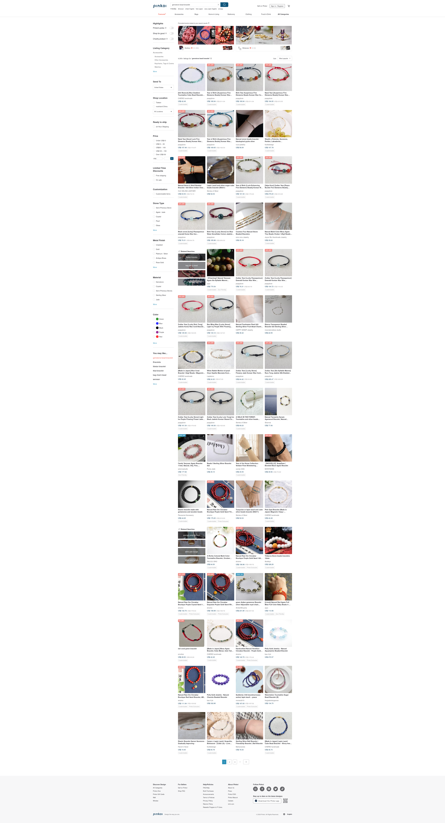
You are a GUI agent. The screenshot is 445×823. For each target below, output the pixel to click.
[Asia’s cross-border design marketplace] (159, 6)
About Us (231, 788)
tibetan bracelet (159, 366)
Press (230, 791)
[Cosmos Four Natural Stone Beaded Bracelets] (249, 216)
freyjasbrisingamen (272, 700)
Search (224, 4)
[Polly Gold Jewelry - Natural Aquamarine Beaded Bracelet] (278, 633)
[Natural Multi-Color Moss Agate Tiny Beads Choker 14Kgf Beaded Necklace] (278, 216)
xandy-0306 (240, 469)
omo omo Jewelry (242, 237)
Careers (230, 801)
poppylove (211, 98)
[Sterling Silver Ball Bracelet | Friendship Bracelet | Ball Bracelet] (249, 725)
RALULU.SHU (212, 561)
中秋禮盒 (173, 9)
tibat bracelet (158, 370)
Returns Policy (208, 804)
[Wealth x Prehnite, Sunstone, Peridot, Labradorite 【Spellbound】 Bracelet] (278, 123)
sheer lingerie (189, 9)
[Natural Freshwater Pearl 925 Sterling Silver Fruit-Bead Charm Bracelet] (249, 309)
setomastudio (183, 469)
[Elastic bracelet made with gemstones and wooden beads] (191, 494)
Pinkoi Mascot (233, 797)
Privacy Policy (208, 801)
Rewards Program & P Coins (212, 807)
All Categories (157, 788)
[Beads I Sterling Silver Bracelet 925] (220, 448)
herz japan (199, 9)
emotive (181, 654)
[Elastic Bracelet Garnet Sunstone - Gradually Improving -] (191, 725)
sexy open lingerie (210, 9)
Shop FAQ (181, 791)
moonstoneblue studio (273, 330)
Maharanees (240, 746)
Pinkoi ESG (232, 794)
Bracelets (157, 362)
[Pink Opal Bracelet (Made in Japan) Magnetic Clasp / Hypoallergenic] (278, 494)
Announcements (208, 794)
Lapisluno (210, 376)
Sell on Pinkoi (262, 6)
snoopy (220, 9)
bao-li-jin (268, 654)
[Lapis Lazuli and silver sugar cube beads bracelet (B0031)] (220, 170)
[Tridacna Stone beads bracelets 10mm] (278, 540)
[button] (171, 158)
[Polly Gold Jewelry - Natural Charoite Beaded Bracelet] (220, 679)
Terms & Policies (209, 797)
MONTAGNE (269, 469)
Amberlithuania (241, 608)
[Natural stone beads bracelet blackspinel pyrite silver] (249, 123)
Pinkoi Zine (157, 791)
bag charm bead (159, 375)
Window (155, 801)
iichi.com (231, 804)
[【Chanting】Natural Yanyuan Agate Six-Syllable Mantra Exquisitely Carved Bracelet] (220, 262)
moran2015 (240, 700)
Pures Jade (211, 469)
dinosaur (181, 9)
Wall (154, 797)
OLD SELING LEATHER (186, 191)
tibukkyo (268, 561)
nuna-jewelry (240, 144)
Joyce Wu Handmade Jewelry (276, 237)
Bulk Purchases (208, 791)
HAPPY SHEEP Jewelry (244, 330)
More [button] (155, 71)
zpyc (208, 283)
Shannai (268, 422)
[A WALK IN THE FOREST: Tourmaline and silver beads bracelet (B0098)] (249, 401)
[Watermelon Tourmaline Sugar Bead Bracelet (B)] (278, 679)
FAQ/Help (206, 788)
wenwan (156, 379)
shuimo (209, 515)
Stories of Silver (212, 191)
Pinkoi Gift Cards (158, 794)
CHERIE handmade (185, 98)
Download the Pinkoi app (268, 801)
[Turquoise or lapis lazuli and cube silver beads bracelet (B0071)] (249, 494)
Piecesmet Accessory (186, 515)
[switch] (163, 28)
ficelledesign (269, 144)
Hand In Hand (183, 746)
